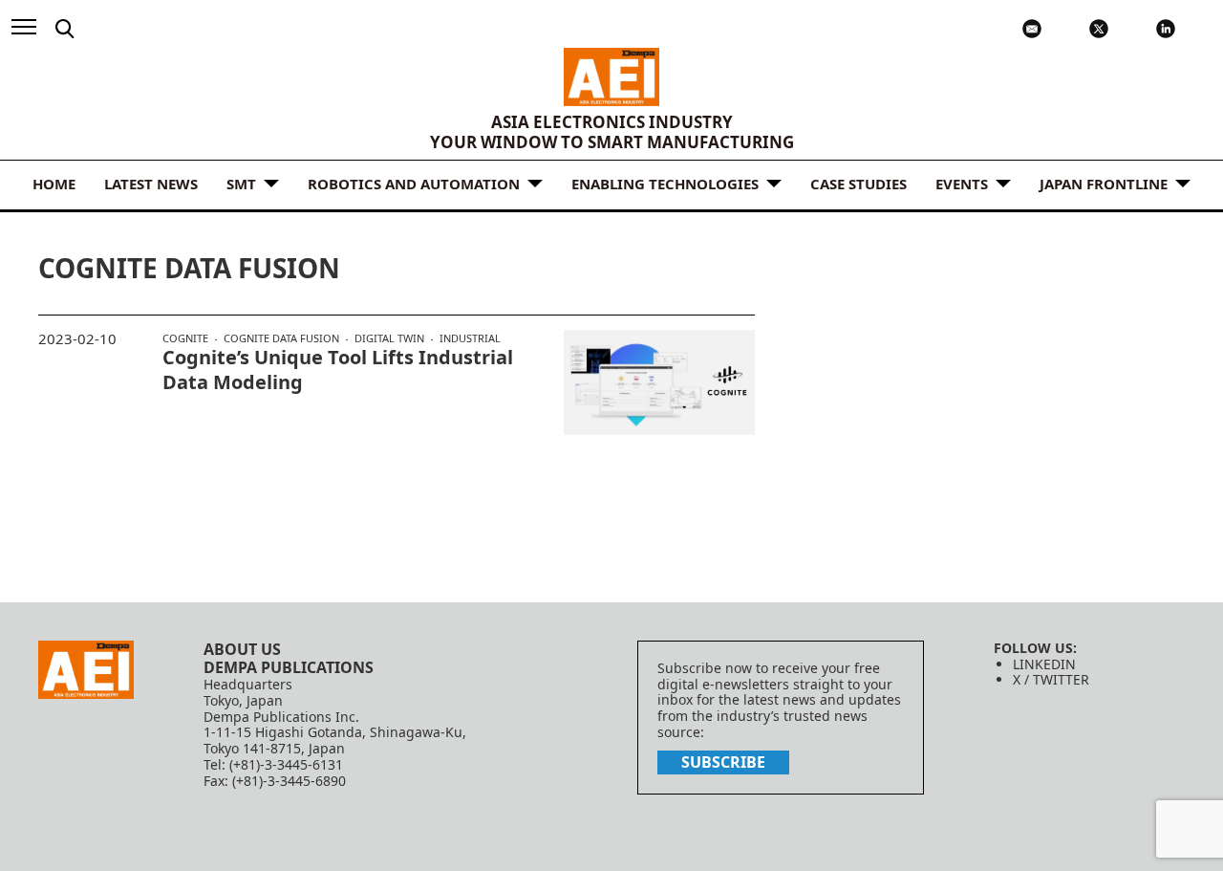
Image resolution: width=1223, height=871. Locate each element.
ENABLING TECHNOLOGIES (665, 183)
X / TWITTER (1051, 679)
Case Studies (858, 183)
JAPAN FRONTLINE (1104, 183)
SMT (241, 183)
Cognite (185, 338)
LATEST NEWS (151, 183)
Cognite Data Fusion (281, 338)
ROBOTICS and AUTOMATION (414, 183)
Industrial (470, 338)
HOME (53, 183)
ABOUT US (242, 649)
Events (961, 183)
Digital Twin (389, 338)
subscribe (723, 762)
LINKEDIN (1044, 664)
